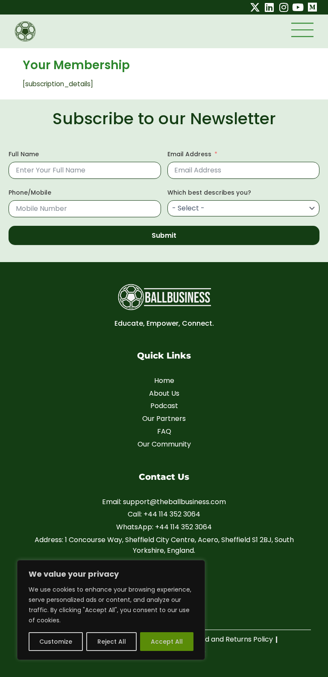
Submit (164, 235)
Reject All (111, 641)
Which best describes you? (209, 192)
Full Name (24, 154)
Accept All (167, 641)
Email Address (189, 154)
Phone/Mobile (30, 192)
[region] (111, 610)
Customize (55, 641)
